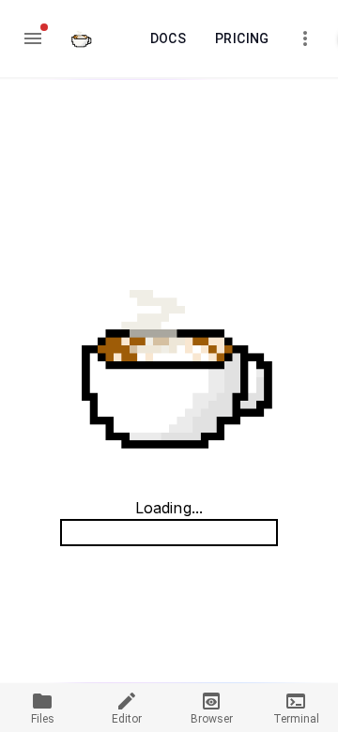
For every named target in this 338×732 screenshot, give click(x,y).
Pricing (242, 38)
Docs (168, 38)
